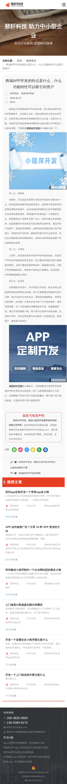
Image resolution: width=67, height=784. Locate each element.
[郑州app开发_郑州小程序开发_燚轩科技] (15, 4)
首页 (19, 60)
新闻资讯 (31, 60)
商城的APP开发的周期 (30, 473)
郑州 (28, 128)
